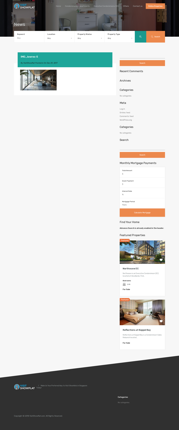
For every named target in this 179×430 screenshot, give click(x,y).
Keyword (21, 34)
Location (51, 34)
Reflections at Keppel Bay (137, 330)
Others (126, 6)
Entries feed (125, 113)
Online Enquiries (155, 6)
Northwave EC (131, 268)
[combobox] (59, 38)
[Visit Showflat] (25, 8)
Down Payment (128, 181)
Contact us (137, 6)
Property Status (85, 34)
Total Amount (127, 170)
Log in (122, 109)
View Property (142, 259)
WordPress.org (126, 120)
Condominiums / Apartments (77, 6)
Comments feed (126, 116)
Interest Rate (127, 191)
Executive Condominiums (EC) (106, 6)
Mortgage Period (128, 201)
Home (58, 6)
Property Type (114, 34)
